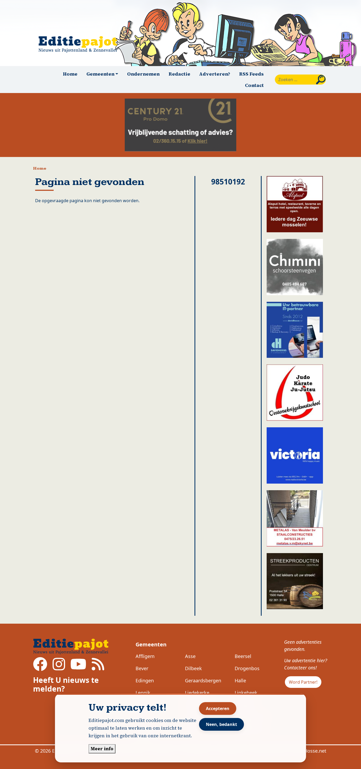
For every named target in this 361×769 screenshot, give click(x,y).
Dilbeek (193, 668)
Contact (254, 85)
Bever (142, 668)
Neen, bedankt (221, 724)
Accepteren (217, 708)
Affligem (145, 656)
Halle (240, 680)
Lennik (143, 692)
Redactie (179, 74)
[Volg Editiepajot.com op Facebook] (40, 668)
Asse (190, 656)
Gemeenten (151, 644)
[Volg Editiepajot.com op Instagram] (59, 668)
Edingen (145, 680)
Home (70, 74)
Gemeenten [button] (100, 74)
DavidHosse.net (308, 751)
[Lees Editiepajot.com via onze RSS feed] (98, 668)
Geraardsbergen (203, 680)
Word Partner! (303, 682)
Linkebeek (246, 692)
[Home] (80, 44)
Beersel (243, 656)
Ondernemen (143, 74)
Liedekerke (197, 692)
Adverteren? (214, 74)
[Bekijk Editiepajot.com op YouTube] (78, 668)
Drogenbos (247, 668)
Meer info (102, 748)
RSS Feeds (251, 74)
